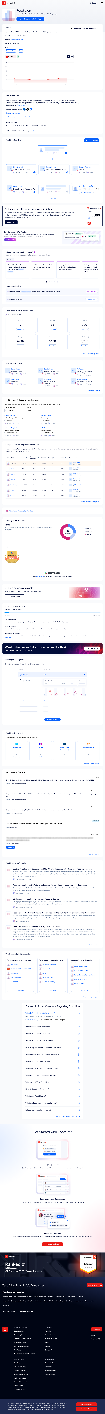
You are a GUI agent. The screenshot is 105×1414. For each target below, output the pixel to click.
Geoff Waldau (48, 369)
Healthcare (38, 1301)
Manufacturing (60, 1297)
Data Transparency (20, 1367)
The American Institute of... (13, 496)
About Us (48, 1331)
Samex (44, 973)
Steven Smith (76, 473)
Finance (50, 1297)
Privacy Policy (50, 1409)
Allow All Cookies (86, 1404)
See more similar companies (90, 502)
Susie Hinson (15, 369)
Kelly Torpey (45, 428)
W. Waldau (80, 369)
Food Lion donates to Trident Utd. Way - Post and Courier (36, 927)
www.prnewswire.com (23, 879)
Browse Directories (95, 1285)
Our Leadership (50, 1335)
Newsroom (48, 1367)
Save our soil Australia (49, 964)
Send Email (93, 291)
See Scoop (10, 847)
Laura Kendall (18, 187)
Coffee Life (14, 973)
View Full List (20, 990)
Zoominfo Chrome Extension (25, 1354)
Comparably (40, 576)
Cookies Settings (86, 1409)
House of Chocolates (49, 969)
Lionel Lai (75, 489)
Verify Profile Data (20, 1378)
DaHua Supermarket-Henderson (84, 975)
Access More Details (86, 192)
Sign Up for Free (52, 1244)
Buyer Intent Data (20, 1342)
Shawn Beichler (82, 379)
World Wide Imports (80, 979)
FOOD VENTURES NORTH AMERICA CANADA (22, 969)
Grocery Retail (10, 51)
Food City (13, 474)
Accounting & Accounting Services (14, 1301)
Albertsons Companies (13, 468)
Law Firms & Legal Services (23, 1297)
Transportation (89, 1301)
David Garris (15, 379)
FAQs (47, 1342)
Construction (7, 1297)
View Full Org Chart (91, 140)
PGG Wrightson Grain (81, 971)
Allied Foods (14, 982)
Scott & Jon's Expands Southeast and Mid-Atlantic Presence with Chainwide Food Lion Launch (52, 869)
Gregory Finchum (85, 167)
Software (80, 1297)
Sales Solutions (19, 1331)
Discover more (92, 648)
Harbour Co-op (79, 983)
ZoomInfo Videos (50, 1363)
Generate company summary (85, 28)
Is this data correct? (14, 113)
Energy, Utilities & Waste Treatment (55, 1301)
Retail (21, 51)
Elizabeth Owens (46, 415)
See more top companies (91, 997)
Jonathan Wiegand (11, 428)
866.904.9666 (95, 1339)
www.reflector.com (22, 893)
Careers (47, 1346)
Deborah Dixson (51, 167)
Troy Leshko (48, 379)
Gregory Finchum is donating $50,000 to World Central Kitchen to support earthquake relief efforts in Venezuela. (42, 810)
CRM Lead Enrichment (21, 1346)
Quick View (20, 329)
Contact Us (48, 1350)
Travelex (12, 490)
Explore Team (15, 596)
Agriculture (71, 1297)
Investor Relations (51, 1339)
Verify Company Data (21, 1374)
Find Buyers (91, 299)
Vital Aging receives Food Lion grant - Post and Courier (36, 899)
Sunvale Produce (47, 977)
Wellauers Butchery (48, 982)
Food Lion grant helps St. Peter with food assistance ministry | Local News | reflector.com (50, 885)
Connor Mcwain (10, 415)
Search (94, 3)
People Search (9, 1312)
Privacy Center (50, 1374)
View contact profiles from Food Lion (19, 117)
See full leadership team (90, 354)
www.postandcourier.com (24, 907)
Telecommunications (76, 1301)
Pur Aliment (14, 964)
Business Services (40, 1297)
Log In (93, 1335)
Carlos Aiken (76, 479)
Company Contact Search (22, 1339)
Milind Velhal (18, 167)
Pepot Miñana (76, 484)
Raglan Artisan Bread (80, 966)
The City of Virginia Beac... (13, 479)
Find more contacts (94, 391)
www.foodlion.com (17, 40)
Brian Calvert (76, 495)
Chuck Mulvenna (77, 468)
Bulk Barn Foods (16, 977)
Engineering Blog (50, 1370)
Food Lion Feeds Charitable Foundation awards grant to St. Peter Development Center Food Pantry (54, 913)
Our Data (17, 1363)
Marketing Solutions (20, 1335)
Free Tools (17, 1350)
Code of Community (20, 1370)
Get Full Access (10, 239)
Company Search (26, 1312)
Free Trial (97, 1329)
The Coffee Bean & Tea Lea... (13, 485)
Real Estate (6, 1305)
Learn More (11, 222)
